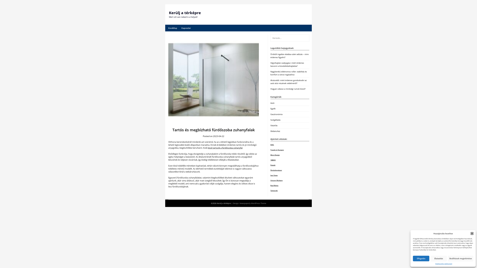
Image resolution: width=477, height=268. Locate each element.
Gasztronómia (276, 114)
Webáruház (275, 131)
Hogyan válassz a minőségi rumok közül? (287, 89)
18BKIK (273, 160)
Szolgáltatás (275, 120)
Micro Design (275, 155)
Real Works (274, 185)
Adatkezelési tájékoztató (443, 264)
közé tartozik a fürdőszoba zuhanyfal (225, 148)
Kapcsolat (186, 28)
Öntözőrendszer (276, 170)
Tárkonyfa (274, 191)
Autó (272, 103)
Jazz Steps (274, 175)
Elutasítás (438, 258)
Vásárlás (274, 125)
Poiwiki (272, 165)
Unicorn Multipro (276, 180)
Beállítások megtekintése (460, 258)
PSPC (272, 145)
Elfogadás (421, 258)
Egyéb (273, 108)
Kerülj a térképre (185, 12)
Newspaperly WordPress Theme (253, 203)
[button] (472, 233)
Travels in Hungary (277, 150)
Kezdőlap (172, 28)
